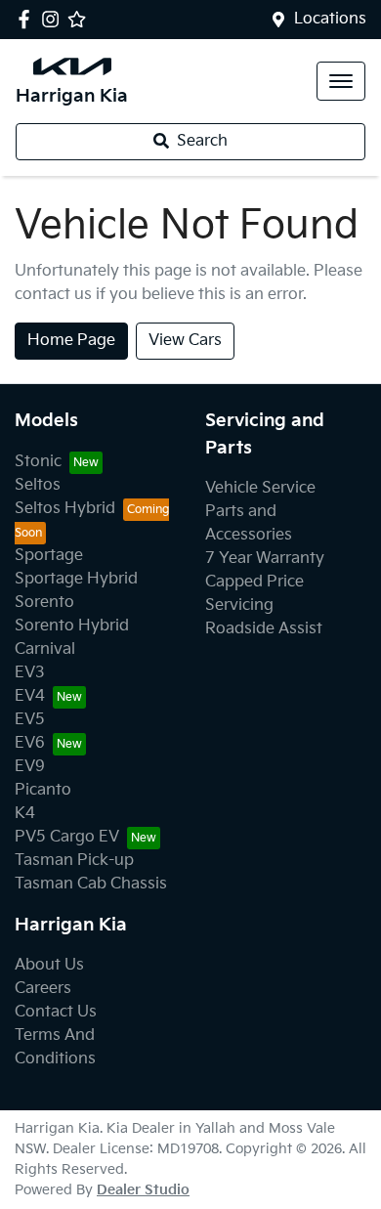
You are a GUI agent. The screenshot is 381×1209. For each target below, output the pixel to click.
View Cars (185, 340)
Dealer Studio (143, 1190)
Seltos (38, 485)
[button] (341, 81)
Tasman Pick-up (74, 860)
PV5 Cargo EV (67, 837)
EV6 (30, 743)
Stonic (38, 462)
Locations (330, 19)
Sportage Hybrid (76, 579)
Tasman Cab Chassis (91, 884)
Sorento (44, 602)
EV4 (30, 696)
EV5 (30, 720)
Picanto (43, 790)
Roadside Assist (263, 629)
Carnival (45, 649)
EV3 (30, 673)
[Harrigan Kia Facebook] (28, 19)
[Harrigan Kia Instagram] (54, 19)
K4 (25, 813)
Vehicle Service (260, 488)
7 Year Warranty (264, 558)
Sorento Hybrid (72, 626)
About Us (49, 965)
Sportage (49, 555)
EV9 (30, 766)
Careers (43, 988)
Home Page (71, 340)
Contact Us (56, 1012)
